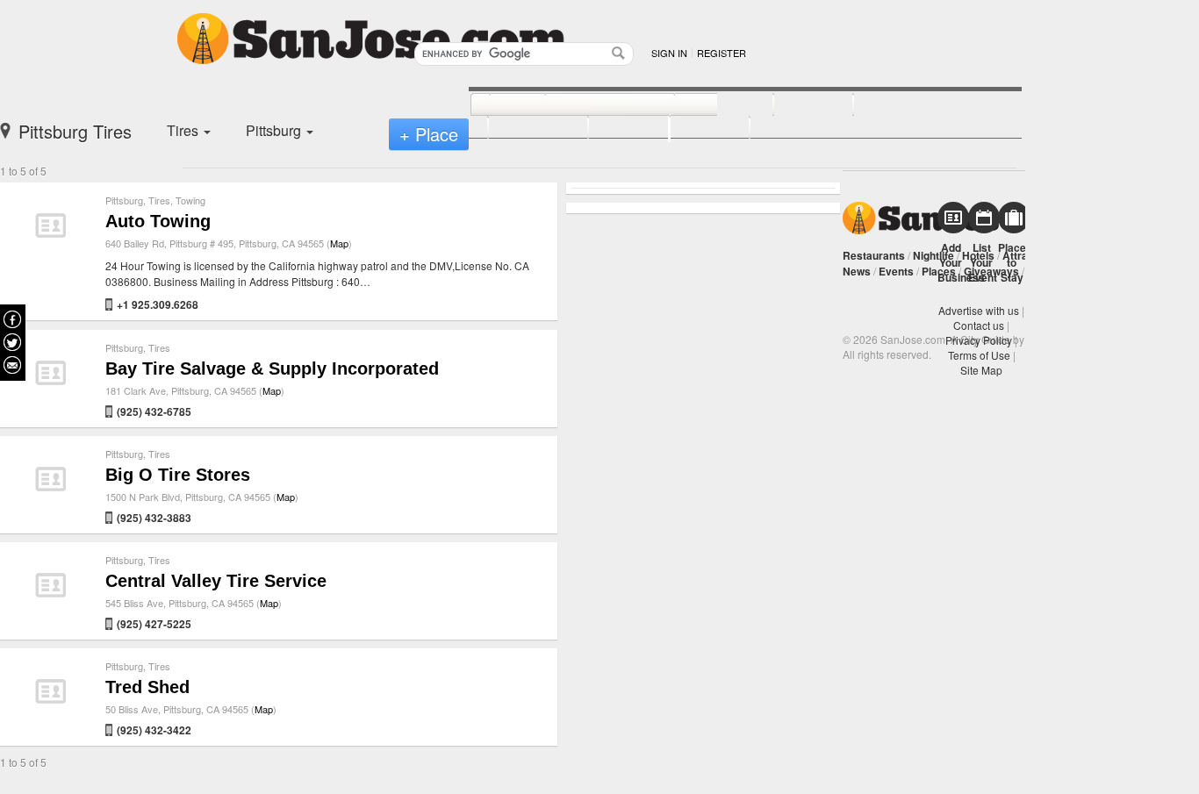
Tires (159, 200)
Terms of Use (979, 354)
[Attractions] (895, 105)
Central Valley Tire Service (216, 580)
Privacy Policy (978, 340)
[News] (498, 105)
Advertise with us (978, 310)
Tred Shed (147, 687)
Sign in (669, 53)
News (857, 271)
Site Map (981, 369)
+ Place (428, 134)
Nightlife (933, 255)
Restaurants (874, 255)
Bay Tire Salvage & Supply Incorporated (272, 368)
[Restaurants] (590, 105)
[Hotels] (794, 105)
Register (721, 53)
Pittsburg (124, 200)
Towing (190, 200)
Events (896, 271)
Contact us (978, 325)
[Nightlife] (704, 105)
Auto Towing (158, 221)
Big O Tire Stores (177, 474)
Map (339, 243)
